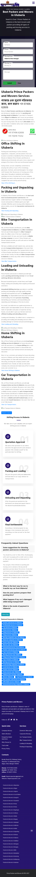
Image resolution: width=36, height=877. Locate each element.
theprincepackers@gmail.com (14, 776)
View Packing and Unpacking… (10, 211)
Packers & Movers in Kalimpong (11, 859)
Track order (5, 745)
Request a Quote (6, 413)
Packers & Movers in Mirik (9, 850)
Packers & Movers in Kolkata (10, 813)
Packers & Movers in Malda (10, 816)
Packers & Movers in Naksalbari (11, 853)
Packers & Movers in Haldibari (10, 841)
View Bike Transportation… (9, 261)
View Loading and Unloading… (10, 324)
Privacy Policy (6, 748)
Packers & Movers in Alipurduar (11, 785)
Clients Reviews (6, 734)
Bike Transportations (26, 740)
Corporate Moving (25, 734)
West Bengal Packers (17, 9)
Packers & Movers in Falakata (10, 838)
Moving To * (8, 63)
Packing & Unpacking (26, 747)
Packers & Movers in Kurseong (11, 856)
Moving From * (9, 56)
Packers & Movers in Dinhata (10, 835)
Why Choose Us (6, 742)
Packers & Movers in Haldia (10, 828)
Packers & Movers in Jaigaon (10, 791)
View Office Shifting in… (8, 183)
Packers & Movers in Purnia (10, 807)
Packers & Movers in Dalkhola (10, 825)
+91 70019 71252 (15, 136)
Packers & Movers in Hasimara (10, 862)
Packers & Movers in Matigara (11, 844)
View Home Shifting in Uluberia (10, 370)
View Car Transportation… (9, 404)
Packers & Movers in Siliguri (10, 788)
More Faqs (5, 614)
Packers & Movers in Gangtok (11, 798)
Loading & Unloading (26, 743)
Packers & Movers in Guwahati (11, 801)
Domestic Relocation (26, 730)
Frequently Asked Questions (7, 738)
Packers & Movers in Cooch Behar (12, 794)
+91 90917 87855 (11, 772)
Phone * (7, 49)
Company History (7, 730)
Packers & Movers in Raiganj (10, 819)
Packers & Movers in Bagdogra (11, 810)
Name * (7, 42)
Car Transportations (26, 737)
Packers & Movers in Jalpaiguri (11, 822)
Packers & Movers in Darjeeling (11, 831)
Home (8, 9)
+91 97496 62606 (6, 126)
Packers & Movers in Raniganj (10, 847)
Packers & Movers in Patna (10, 804)
